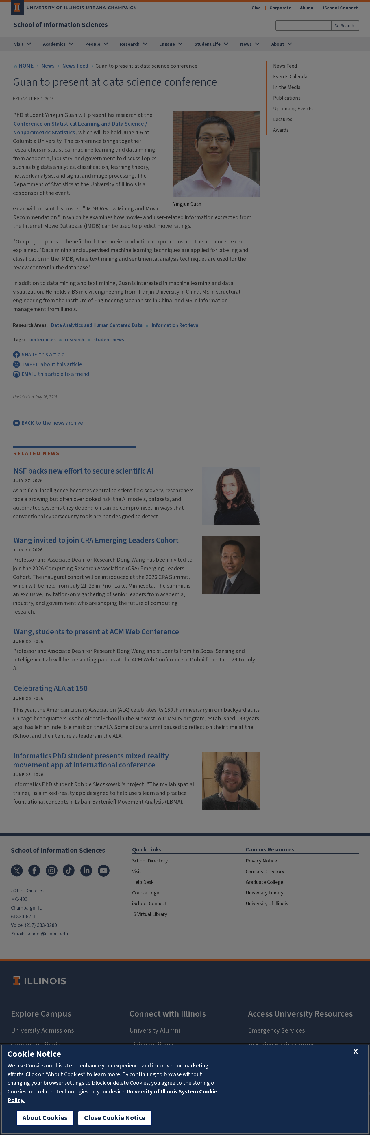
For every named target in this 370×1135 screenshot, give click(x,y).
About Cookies (45, 1118)
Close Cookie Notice (114, 1118)
